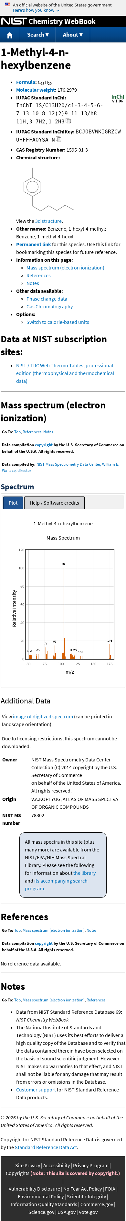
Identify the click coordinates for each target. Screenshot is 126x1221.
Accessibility (56, 1165)
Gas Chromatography (49, 306)
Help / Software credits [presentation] (54, 502)
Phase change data (46, 298)
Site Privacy (27, 1165)
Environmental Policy (41, 1196)
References (38, 275)
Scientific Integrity (86, 1196)
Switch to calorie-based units (57, 322)
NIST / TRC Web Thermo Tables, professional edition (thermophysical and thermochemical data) (65, 373)
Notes (32, 283)
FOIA (110, 1188)
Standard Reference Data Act (46, 1147)
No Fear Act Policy (82, 1188)
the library (84, 873)
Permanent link (33, 244)
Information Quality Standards (44, 1204)
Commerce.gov (96, 1204)
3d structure (48, 221)
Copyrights (17, 1173)
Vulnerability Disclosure (34, 1188)
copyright (44, 445)
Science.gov (41, 1212)
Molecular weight (35, 89)
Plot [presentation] (13, 502)
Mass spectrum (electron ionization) (65, 267)
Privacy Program (91, 1165)
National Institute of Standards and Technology (14, 21)
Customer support (36, 1089)
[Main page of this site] (10, 35)
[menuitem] (10, 35)
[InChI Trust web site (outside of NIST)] (117, 102)
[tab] (13, 502)
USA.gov (67, 1212)
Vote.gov (88, 1212)
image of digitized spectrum (43, 716)
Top (17, 432)
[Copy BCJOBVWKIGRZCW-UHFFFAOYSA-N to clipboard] (58, 141)
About (70, 34)
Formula (25, 82)
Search (35, 34)
